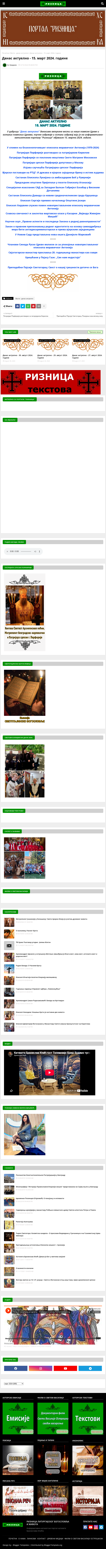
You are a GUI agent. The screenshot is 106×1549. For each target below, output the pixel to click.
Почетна (5, 53)
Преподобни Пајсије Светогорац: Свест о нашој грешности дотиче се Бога (53, 267)
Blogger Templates (21, 1545)
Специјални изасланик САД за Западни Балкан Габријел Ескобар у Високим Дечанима (53, 189)
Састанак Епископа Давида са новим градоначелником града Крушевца (53, 195)
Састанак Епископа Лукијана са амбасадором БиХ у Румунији (53, 177)
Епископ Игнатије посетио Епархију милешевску (36, 977)
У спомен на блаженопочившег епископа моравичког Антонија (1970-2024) (53, 147)
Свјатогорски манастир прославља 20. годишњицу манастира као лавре (53, 252)
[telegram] (90, 1368)
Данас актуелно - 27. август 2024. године (87, 356)
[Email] (38, 306)
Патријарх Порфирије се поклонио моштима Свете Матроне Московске (53, 157)
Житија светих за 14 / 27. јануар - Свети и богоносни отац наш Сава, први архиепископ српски (55, 1280)
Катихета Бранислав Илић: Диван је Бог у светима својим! (40, 1256)
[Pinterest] (33, 306)
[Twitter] (22, 306)
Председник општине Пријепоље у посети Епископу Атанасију (53, 182)
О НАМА (22, 1538)
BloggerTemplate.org (53, 1545)
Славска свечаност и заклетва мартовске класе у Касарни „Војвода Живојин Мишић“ (53, 215)
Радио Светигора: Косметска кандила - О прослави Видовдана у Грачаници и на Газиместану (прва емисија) (58, 1234)
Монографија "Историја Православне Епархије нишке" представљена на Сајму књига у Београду (57, 1187)
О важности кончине (24, 1268)
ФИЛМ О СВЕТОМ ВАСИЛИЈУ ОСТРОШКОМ (84, 1538)
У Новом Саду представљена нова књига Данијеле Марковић (53, 234)
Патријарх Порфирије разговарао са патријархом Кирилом (53, 152)
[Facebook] (17, 306)
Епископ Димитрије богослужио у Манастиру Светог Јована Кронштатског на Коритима (53, 1024)
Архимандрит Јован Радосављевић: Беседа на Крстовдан (40, 1000)
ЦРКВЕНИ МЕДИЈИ (55, 1538)
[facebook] (16, 1368)
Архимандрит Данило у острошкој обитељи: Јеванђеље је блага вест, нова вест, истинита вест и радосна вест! (56, 955)
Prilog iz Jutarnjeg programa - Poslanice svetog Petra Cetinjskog (32, 1346)
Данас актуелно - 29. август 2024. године (52, 356)
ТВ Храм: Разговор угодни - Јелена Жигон (33, 942)
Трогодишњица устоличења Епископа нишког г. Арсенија (40, 1245)
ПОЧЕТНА (13, 1538)
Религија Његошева (24, 1221)
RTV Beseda (8, 1346)
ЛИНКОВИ (31, 1538)
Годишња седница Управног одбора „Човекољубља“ (38, 989)
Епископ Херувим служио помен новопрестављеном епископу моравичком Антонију (53, 207)
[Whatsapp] (28, 306)
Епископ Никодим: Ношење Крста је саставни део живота (40, 1012)
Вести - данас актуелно (19, 53)
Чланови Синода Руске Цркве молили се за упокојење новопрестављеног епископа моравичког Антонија (53, 246)
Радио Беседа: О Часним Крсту (28, 965)
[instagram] (40, 1368)
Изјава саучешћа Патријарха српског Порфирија (53, 167)
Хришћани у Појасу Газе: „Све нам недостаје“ (53, 257)
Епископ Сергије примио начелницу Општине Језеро (53, 200)
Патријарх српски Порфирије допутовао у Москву (53, 162)
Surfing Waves (38, 406)
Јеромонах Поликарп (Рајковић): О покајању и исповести (40, 1198)
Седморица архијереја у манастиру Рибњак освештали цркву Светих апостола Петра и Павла (56, 1210)
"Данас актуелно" (29, 131)
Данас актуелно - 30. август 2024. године (18, 356)
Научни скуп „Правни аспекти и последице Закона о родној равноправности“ (53, 221)
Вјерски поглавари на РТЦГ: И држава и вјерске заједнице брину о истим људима (53, 172)
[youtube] (65, 1368)
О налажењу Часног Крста (27, 930)
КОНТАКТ (41, 1538)
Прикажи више (95, 332)
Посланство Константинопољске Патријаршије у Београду (40, 1175)
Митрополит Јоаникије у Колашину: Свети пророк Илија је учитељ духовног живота (51, 919)
